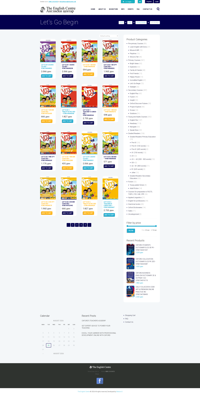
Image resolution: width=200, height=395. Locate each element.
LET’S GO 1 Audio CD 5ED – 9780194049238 (68, 66)
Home (93, 9)
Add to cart (47, 76)
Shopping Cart (130, 315)
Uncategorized (133, 214)
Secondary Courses (135, 90)
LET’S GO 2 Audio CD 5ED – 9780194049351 (89, 158)
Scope (132, 110)
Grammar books (134, 204)
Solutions (133, 113)
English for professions (136, 201)
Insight (132, 100)
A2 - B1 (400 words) (139, 166)
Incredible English (136, 80)
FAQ (138, 9)
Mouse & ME (134, 50)
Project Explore (135, 107)
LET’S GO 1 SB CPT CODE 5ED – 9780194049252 (110, 66)
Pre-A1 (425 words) (139, 149)
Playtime (133, 54)
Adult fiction (134, 188)
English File (134, 120)
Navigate (133, 127)
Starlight (133, 87)
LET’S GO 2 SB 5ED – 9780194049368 (110, 157)
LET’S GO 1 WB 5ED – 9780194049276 (110, 111)
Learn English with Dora (138, 47)
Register (149, 1)
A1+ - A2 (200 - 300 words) (141, 159)
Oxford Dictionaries (135, 207)
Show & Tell (134, 57)
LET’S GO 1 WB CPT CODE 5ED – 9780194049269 (48, 158)
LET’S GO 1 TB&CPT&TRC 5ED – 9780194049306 (68, 111)
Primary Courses (141, 22)
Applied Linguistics (135, 197)
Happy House (135, 77)
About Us (102, 9)
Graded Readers (134, 133)
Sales (130, 211)
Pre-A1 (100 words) (139, 146)
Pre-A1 (134, 143)
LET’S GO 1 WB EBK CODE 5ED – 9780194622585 (68, 158)
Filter (131, 230)
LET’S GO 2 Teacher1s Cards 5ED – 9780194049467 (109, 204)
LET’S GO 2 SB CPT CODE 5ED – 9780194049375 (47, 203)
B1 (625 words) (137, 169)
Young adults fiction (137, 185)
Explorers (133, 67)
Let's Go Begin (135, 83)
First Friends (134, 73)
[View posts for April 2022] (43, 353)
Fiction (130, 182)
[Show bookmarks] (140, 1)
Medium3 (119, 391)
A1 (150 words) (137, 153)
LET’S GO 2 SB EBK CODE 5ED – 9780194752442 (68, 203)
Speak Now (134, 130)
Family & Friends (136, 70)
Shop (129, 22)
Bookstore (113, 9)
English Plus (134, 93)
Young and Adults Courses (137, 117)
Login (156, 1)
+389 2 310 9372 (53, 1)
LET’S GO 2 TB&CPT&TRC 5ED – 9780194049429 (89, 203)
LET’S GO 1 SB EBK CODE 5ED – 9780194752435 (47, 111)
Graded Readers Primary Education (143, 137)
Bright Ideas (134, 63)
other (133, 173)
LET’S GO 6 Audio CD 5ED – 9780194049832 (47, 66)
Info (122, 9)
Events (130, 9)
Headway (133, 123)
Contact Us (147, 9)
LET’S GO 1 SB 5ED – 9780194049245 (89, 65)
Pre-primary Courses (135, 44)
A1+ (133, 156)
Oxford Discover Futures (139, 103)
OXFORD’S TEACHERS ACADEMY (94, 321)
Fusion (132, 97)
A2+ (133, 163)
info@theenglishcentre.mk (68, 1)
